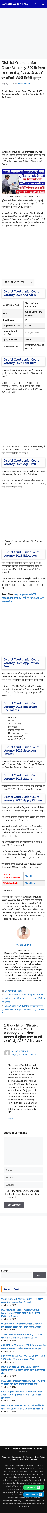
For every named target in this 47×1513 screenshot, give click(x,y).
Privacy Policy (39, 1457)
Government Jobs (13, 991)
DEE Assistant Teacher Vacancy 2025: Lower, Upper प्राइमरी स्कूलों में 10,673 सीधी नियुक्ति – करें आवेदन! (20, 1313)
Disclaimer (27, 1457)
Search (4, 1271)
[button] (36, 4)
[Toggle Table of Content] (29, 282)
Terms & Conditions (19, 1460)
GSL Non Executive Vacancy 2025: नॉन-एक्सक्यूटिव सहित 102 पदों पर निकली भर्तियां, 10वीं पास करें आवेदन (23, 998)
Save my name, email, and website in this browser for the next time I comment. (24, 1194)
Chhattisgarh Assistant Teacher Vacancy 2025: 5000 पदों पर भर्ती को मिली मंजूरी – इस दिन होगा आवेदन (21, 1394)
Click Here (30, 876)
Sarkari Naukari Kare (15, 3)
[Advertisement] (23, 34)
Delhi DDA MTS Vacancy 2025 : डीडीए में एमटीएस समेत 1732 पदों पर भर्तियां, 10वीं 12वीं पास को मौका (23, 1370)
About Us (6, 1457)
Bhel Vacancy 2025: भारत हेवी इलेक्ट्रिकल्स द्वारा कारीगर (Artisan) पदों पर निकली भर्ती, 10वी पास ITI (23, 1010)
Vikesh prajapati (20, 1051)
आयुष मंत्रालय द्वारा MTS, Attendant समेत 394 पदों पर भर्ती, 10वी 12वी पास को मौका (23, 598)
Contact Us (16, 1457)
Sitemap (33, 1460)
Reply (10, 1119)
